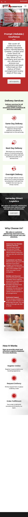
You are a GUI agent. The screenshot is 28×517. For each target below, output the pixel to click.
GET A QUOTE (14, 81)
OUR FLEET (14, 213)
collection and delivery (13, 46)
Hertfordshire (17, 49)
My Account (23, 1)
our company (12, 58)
